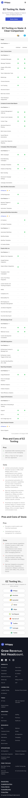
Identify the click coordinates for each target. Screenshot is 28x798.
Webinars (17, 728)
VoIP (16, 682)
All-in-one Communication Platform (5, 772)
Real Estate (4, 720)
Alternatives (4, 737)
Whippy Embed (19, 679)
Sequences (4, 673)
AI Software (4, 693)
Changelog (17, 737)
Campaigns (4, 670)
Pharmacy (17, 717)
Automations (18, 670)
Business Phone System (21, 690)
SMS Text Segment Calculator (20, 701)
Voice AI (3, 682)
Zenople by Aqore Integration (5, 757)
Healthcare (17, 720)
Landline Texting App (20, 766)
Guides (17, 731)
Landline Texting (5, 690)
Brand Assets (4, 743)
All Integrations (18, 734)
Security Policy (5, 781)
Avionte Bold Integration (7, 754)
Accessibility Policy (6, 789)
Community (4, 734)
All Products (4, 667)
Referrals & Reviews (6, 676)
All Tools (3, 700)
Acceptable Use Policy (6, 784)
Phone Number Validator (4, 706)
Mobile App (4, 679)
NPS (16, 676)
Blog (2, 728)
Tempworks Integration (20, 751)
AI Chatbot (17, 673)
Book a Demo (14, 19)
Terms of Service (5, 786)
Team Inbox (18, 667)
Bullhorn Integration (20, 754)
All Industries (4, 714)
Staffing (17, 714)
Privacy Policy (4, 792)
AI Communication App (20, 770)
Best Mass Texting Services (5, 767)
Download (17, 740)
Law (2, 717)
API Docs (3, 740)
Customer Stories (5, 731)
